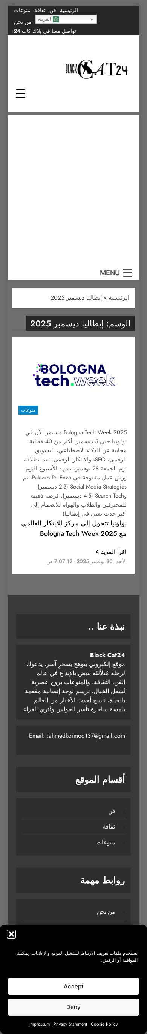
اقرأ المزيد (113, 552)
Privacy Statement (70, 1024)
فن (52, 10)
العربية (45, 19)
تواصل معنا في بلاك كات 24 (45, 31)
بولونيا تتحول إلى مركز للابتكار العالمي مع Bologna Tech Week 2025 (74, 528)
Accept (74, 986)
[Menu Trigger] (20, 93)
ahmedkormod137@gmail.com (87, 735)
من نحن (23, 22)
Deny (73, 1007)
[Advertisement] (73, 188)
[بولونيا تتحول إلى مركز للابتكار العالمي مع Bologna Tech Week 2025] (73, 379)
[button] (11, 934)
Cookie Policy (104, 1024)
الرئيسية (69, 10)
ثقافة (40, 10)
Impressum (39, 1024)
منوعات (22, 10)
